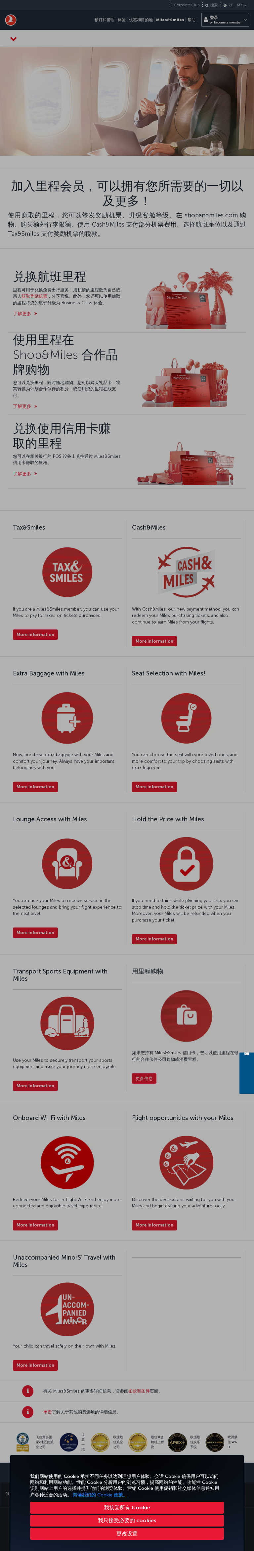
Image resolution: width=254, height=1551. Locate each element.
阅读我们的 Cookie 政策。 (100, 1495)
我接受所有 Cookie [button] (127, 1507)
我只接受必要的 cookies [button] (127, 1520)
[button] (127, 1534)
